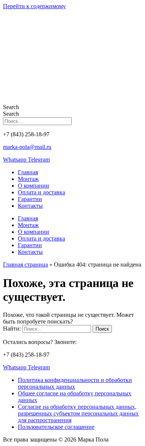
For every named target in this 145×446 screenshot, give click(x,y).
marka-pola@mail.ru (27, 147)
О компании (33, 185)
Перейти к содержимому (34, 6)
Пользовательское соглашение (56, 427)
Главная (28, 172)
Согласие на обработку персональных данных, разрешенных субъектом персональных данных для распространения (78, 413)
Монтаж (28, 179)
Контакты (30, 206)
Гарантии (30, 199)
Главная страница (25, 264)
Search (11, 107)
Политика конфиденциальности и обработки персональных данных (75, 383)
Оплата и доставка (41, 192)
